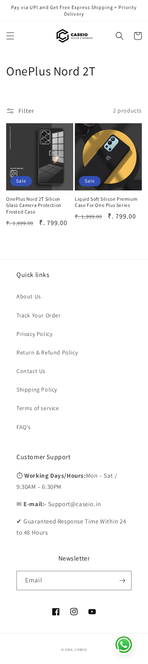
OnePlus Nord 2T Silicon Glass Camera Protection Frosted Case (34, 205)
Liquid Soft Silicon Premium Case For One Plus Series (106, 202)
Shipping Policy (36, 389)
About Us (28, 296)
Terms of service (37, 408)
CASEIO (81, 649)
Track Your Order (38, 315)
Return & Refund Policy (47, 352)
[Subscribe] (122, 580)
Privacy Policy (34, 334)
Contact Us (31, 371)
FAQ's (23, 427)
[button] (10, 36)
